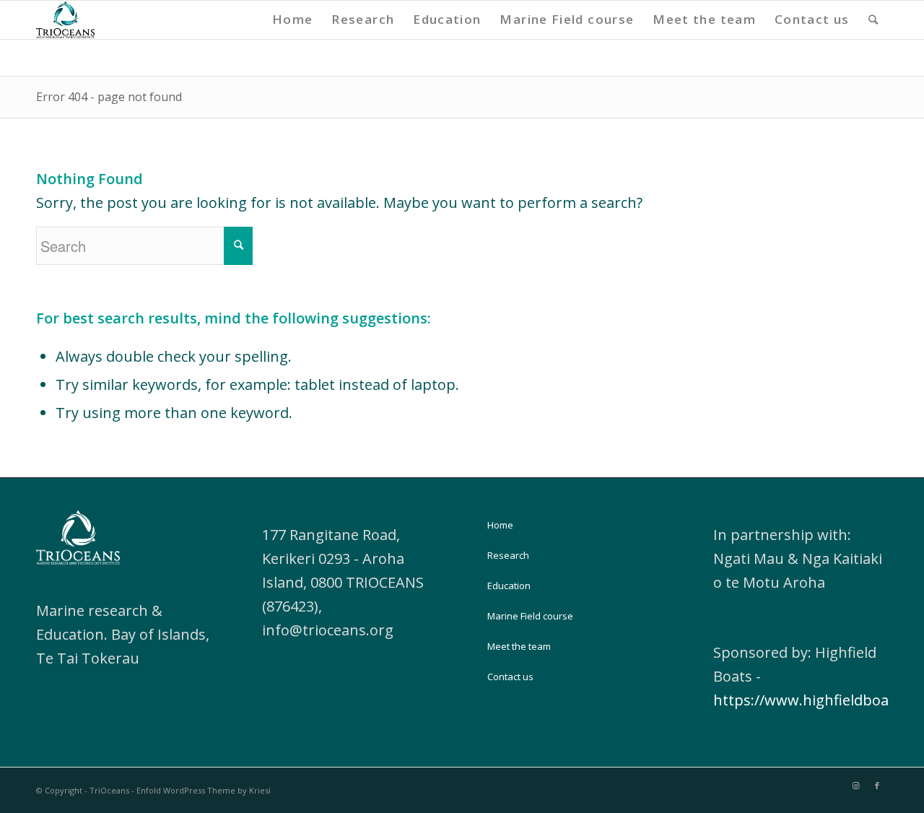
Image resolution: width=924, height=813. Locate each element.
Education (509, 585)
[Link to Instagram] (855, 785)
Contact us (510, 676)
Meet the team (519, 646)
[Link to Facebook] (877, 785)
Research (508, 555)
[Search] (873, 20)
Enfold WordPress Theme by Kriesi (203, 790)
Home (500, 524)
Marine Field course (530, 615)
